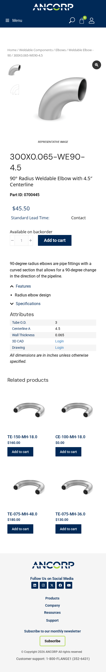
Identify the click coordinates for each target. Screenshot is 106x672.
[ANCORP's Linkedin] (34, 585)
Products (52, 598)
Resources (52, 612)
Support (52, 620)
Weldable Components (36, 50)
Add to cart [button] (20, 452)
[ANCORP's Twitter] (51, 585)
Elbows (60, 50)
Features (23, 286)
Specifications (28, 303)
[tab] (53, 286)
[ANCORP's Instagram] (43, 585)
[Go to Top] (12, 661)
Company (52, 605)
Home (12, 50)
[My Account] (91, 20)
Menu (17, 20)
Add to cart (55, 240)
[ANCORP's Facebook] (60, 585)
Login (59, 341)
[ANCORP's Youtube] (68, 585)
